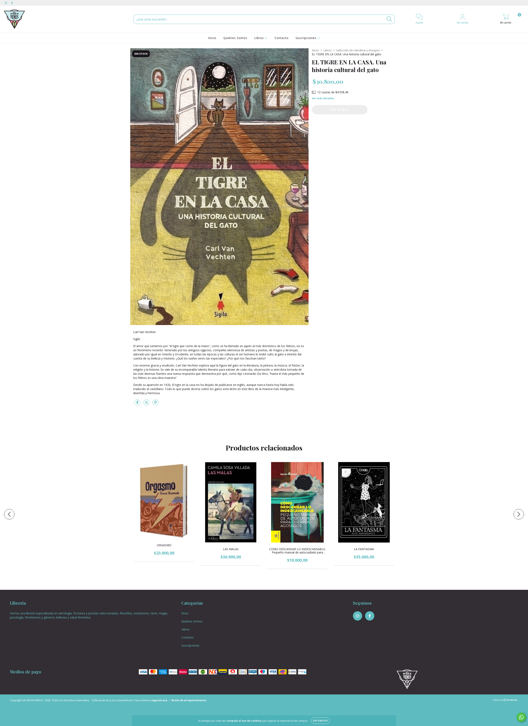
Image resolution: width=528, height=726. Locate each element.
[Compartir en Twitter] (146, 404)
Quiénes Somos (235, 38)
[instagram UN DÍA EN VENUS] (6, 3)
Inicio (212, 38)
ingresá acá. (160, 700)
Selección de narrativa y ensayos (358, 50)
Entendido (320, 720)
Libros (259, 38)
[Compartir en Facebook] (137, 404)
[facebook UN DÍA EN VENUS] (12, 3)
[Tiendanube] (505, 700)
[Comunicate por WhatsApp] (521, 717)
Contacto (282, 38)
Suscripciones (306, 38)
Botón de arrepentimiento (189, 700)
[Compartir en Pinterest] (155, 404)
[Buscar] (389, 19)
